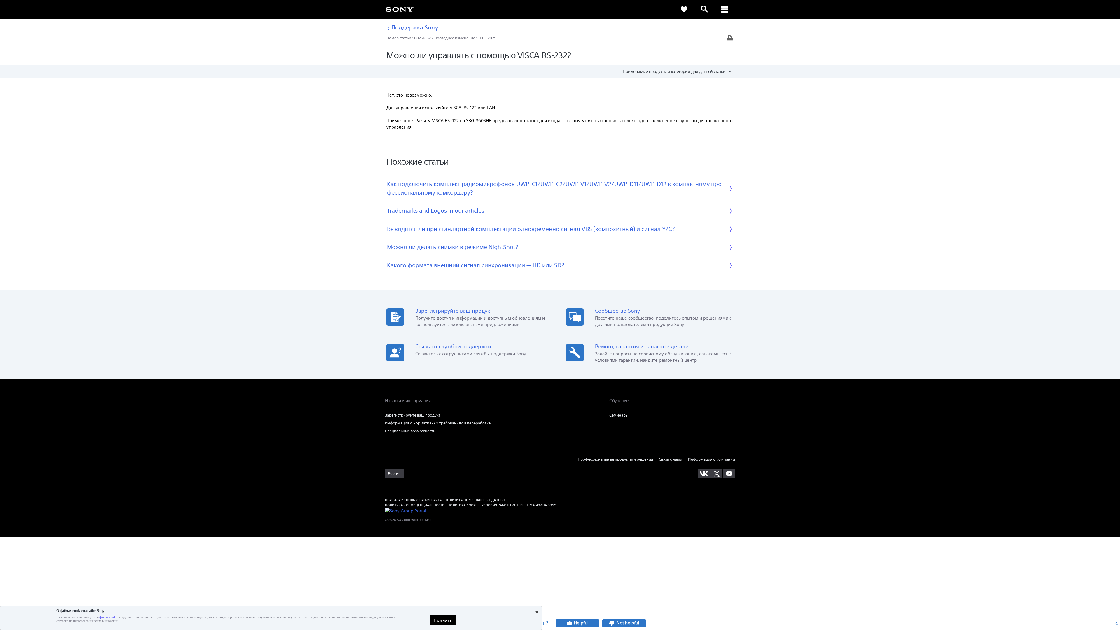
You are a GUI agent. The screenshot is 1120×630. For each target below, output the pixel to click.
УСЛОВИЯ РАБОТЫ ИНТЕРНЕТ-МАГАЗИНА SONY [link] (519, 505)
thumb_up (569, 623)
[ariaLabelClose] (725, 9)
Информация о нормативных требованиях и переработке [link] (438, 423)
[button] (769, 360)
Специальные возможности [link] (410, 431)
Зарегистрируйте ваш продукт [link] (412, 415)
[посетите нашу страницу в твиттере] (716, 473)
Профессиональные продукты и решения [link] (615, 459)
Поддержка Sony (414, 27)
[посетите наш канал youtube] (729, 473)
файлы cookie (108, 617)
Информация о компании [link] (711, 459)
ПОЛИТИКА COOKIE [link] (463, 505)
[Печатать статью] (730, 38)
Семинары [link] (618, 415)
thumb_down (612, 623)
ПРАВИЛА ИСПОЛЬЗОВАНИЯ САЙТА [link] (413, 500)
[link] (399, 9)
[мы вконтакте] (704, 473)
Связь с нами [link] (670, 459)
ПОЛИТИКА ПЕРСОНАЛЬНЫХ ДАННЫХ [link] (475, 500)
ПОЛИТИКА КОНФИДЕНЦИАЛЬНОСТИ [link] (414, 505)
